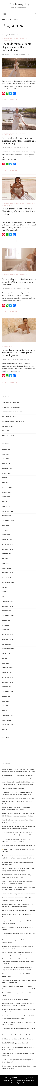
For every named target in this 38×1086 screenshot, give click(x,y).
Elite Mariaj (6, 55)
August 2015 (6, 696)
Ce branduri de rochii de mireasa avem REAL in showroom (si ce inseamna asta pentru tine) (17, 793)
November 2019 (7, 549)
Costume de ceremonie (11, 402)
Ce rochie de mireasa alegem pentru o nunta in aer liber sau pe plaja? (18, 1023)
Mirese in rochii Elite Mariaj (13, 412)
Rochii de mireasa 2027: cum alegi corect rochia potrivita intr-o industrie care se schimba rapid (17, 777)
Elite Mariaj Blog (19, 4)
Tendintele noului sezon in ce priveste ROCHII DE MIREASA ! (18, 1054)
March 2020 (6, 535)
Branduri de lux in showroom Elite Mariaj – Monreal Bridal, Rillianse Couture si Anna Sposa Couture (18, 815)
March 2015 (6, 710)
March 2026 (6, 463)
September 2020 (8, 521)
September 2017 (8, 616)
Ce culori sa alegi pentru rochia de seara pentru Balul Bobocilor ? (17, 1061)
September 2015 (8, 692)
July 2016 (5, 658)
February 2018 (7, 601)
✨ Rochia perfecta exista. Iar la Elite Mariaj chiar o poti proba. (18, 851)
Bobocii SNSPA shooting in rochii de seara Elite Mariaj (17, 994)
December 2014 (7, 725)
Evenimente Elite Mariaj (11, 407)
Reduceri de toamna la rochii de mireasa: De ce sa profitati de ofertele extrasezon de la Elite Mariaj (18, 857)
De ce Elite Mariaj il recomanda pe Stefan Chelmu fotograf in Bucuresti (18, 821)
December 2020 (7, 511)
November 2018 (7, 573)
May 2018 (5, 592)
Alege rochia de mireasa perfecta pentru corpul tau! (19, 911)
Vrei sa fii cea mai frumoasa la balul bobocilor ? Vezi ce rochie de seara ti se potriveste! (18, 1017)
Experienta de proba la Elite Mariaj (13, 788)
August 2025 (6, 473)
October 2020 (7, 516)
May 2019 (5, 559)
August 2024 (6, 492)
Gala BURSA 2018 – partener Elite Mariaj (15, 1043)
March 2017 (6, 630)
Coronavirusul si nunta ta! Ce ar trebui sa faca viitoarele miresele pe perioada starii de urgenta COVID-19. (18, 961)
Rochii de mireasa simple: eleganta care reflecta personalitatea (17, 47)
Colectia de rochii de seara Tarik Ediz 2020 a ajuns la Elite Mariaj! (18, 975)
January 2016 (7, 672)
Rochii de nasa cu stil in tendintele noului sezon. (17, 1039)
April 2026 (5, 459)
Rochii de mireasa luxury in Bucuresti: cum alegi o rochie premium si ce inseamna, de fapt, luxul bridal (18, 770)
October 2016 (7, 644)
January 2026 (7, 468)
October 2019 (7, 554)
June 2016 (5, 663)
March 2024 (6, 497)
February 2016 (7, 668)
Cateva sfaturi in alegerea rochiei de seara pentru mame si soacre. (18, 941)
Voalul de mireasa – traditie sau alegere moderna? (18, 845)
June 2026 (5, 454)
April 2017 (5, 625)
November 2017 (7, 606)
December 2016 (7, 634)
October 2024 (7, 487)
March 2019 (6, 563)
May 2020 (5, 530)
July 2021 (5, 501)
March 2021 (6, 506)
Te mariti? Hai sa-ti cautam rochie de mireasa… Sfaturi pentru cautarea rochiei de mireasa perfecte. (19, 988)
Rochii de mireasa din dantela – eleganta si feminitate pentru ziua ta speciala (16, 808)
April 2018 (5, 597)
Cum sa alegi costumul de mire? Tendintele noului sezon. (18, 1030)
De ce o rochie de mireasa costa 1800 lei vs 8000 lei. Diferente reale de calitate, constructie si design (18, 801)
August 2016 (6, 654)
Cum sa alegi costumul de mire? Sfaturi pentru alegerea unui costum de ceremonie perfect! (17, 969)
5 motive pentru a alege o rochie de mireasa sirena (18, 894)
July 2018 (5, 587)
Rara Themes (30, 1080)
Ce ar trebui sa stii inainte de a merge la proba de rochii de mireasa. (18, 1048)
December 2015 (7, 677)
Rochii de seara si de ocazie (13, 421)
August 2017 (6, 620)
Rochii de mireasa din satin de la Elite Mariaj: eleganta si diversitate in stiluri (18, 211)
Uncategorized (7, 40)
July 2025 (5, 478)
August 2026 (6, 449)
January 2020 (7, 539)
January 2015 (7, 720)
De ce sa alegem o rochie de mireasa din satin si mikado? (17, 928)
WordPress (22, 1083)
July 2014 (5, 730)
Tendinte (30, 203)
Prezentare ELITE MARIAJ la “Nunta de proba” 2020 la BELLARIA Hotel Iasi (19, 981)
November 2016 (7, 639)
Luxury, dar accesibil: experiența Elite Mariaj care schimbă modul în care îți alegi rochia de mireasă (18, 783)
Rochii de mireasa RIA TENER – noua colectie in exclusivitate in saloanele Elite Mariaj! (17, 905)
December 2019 (7, 544)
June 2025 (5, 483)
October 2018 (7, 578)
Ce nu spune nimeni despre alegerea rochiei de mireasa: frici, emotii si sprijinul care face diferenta (18, 834)
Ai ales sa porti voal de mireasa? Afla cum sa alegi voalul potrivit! (18, 1011)
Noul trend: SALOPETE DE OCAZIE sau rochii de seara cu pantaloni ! (17, 947)
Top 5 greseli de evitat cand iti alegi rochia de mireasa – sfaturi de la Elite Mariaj (17, 840)
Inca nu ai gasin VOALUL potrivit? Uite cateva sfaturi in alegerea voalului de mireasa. (17, 954)
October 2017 (7, 611)
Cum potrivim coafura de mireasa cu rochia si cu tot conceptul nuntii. (19, 935)
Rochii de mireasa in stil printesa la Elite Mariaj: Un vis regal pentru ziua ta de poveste (18, 352)
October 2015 (7, 687)
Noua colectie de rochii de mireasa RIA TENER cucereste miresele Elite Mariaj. (17, 899)
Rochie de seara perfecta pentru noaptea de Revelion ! (16, 916)
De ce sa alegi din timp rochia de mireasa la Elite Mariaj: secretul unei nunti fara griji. (19, 141)
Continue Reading (8, 100)
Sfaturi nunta (20, 38)
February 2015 (7, 715)
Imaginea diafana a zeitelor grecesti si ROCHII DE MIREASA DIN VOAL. (18, 922)
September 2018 (8, 582)
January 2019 (7, 568)
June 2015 (5, 701)
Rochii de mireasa (8, 38)
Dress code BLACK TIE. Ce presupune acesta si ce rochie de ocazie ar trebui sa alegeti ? (18, 1004)
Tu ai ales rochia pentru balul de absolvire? (16, 1035)
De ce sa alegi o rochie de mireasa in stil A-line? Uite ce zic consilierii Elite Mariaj (19, 282)
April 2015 (5, 706)
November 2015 (7, 682)
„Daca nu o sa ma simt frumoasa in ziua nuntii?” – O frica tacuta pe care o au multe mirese (18, 827)
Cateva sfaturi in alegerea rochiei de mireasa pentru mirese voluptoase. (19, 1067)
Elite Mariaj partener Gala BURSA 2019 (15, 999)
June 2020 (5, 525)
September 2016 (8, 649)
